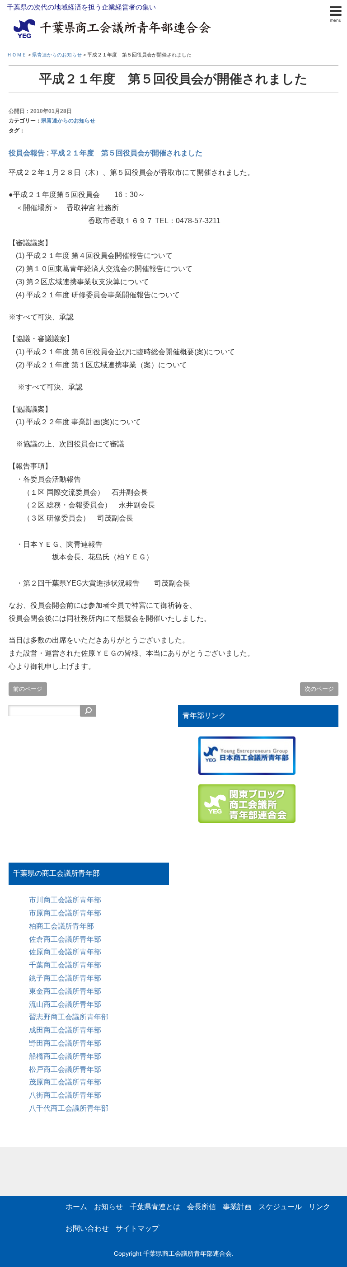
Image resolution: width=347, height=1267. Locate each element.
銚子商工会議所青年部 (65, 978)
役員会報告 (27, 153)
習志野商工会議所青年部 (68, 1017)
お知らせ (108, 1207)
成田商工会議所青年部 (65, 1030)
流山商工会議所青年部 (65, 1004)
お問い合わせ (87, 1228)
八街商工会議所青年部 (65, 1095)
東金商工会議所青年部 (65, 991)
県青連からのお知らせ (68, 120)
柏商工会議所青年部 (61, 926)
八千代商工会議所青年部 (68, 1108)
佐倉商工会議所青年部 (65, 939)
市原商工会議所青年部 (65, 913)
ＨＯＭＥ (17, 54)
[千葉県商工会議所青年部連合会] (114, 20)
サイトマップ (137, 1228)
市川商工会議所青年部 (65, 900)
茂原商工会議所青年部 (65, 1082)
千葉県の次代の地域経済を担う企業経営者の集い (81, 7)
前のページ (27, 688)
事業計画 (237, 1207)
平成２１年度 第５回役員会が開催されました (126, 153)
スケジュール (280, 1207)
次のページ (319, 688)
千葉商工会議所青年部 (65, 965)
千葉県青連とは (155, 1207)
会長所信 (201, 1207)
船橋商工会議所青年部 (65, 1056)
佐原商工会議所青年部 (65, 952)
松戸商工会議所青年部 (65, 1069)
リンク (319, 1207)
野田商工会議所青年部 (65, 1043)
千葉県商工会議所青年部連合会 (187, 1253)
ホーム (76, 1207)
